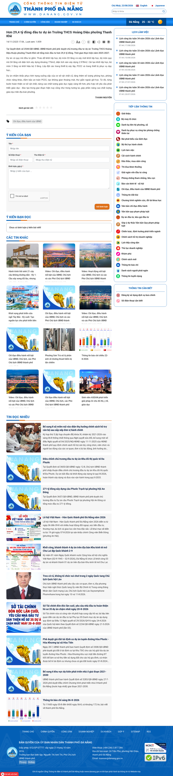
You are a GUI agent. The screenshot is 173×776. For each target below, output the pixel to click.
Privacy (22, 762)
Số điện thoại (15, 155)
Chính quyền (30, 22)
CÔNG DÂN (66, 731)
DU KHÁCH (106, 731)
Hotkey (31, 762)
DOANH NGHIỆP (86, 731)
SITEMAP (135, 731)
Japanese (160, 5)
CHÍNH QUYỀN (47, 731)
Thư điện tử (39, 155)
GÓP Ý (121, 731)
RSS (149, 731)
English (143, 5)
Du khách (76, 22)
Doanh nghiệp (61, 22)
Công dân (45, 22)
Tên (11, 144)
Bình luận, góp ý (16, 166)
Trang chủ (14, 22)
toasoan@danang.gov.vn (111, 758)
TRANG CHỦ (28, 731)
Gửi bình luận (102, 207)
